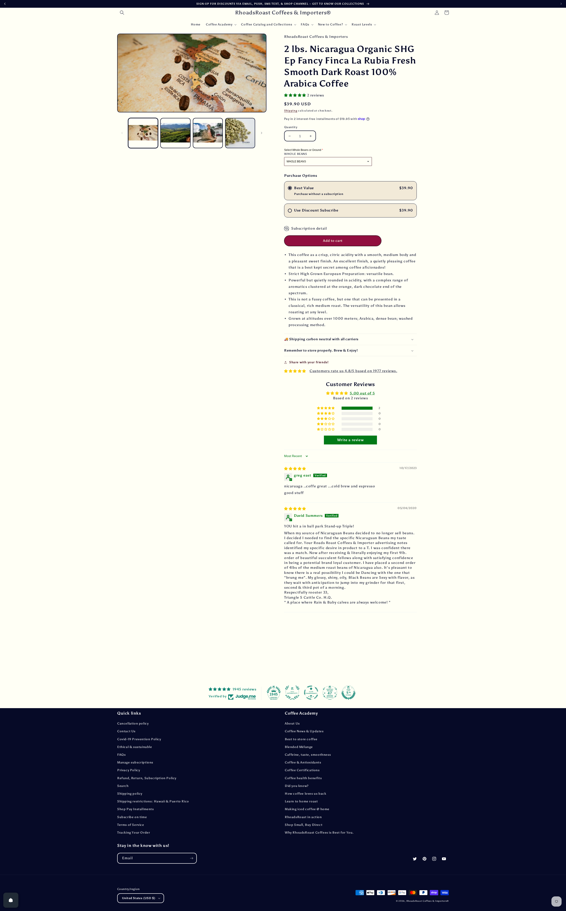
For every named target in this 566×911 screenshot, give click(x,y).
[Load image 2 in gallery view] (175, 133)
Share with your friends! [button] (308, 362)
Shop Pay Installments (135, 809)
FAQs (121, 755)
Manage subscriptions (135, 762)
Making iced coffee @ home (307, 809)
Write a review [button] (350, 440)
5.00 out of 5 (362, 393)
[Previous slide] (5, 4)
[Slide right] (261, 133)
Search (123, 786)
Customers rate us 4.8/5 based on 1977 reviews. (353, 371)
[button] (122, 12)
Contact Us (126, 731)
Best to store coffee (301, 739)
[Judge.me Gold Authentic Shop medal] (292, 693)
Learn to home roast (301, 801)
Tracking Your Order (133, 832)
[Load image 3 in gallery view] (208, 133)
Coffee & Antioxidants (303, 762)
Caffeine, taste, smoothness (308, 755)
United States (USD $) (138, 898)
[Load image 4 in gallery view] (240, 133)
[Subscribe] (191, 858)
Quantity (290, 127)
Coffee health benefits (303, 778)
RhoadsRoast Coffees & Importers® (427, 901)
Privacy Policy (128, 770)
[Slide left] (122, 133)
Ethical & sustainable (134, 747)
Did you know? (297, 786)
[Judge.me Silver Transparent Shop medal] (311, 693)
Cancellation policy (133, 723)
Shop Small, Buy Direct (303, 825)
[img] (295, 469)
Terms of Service (130, 825)
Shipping (290, 110)
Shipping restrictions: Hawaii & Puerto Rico (153, 801)
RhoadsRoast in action (303, 817)
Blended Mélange (299, 747)
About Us (292, 723)
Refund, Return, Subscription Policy (146, 778)
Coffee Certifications (302, 770)
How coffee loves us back (305, 794)
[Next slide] (561, 4)
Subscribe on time (132, 817)
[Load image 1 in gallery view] (143, 133)
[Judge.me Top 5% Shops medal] (348, 693)
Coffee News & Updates (304, 731)
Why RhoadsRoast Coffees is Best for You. (319, 832)
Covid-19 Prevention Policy (139, 739)
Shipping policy (129, 794)
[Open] (10, 900)
